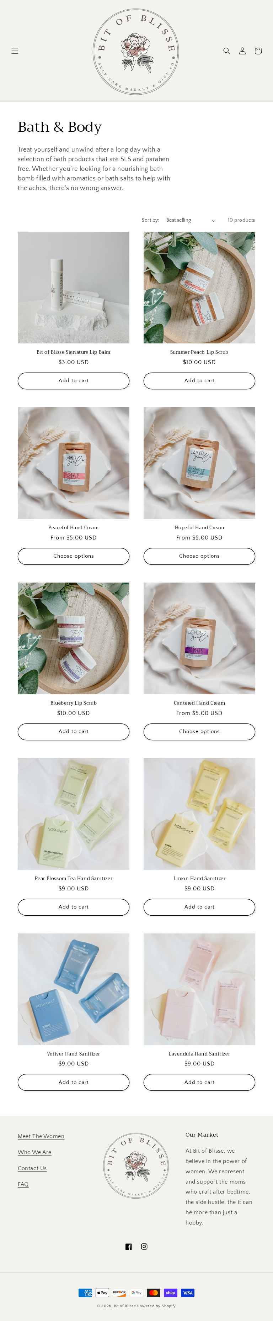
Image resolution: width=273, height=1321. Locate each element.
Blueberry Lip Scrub (73, 703)
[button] (15, 51)
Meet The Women (41, 1136)
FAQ (23, 1184)
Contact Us (32, 1168)
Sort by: (150, 220)
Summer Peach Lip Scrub (199, 352)
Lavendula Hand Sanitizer (199, 1054)
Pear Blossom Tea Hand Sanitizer (74, 879)
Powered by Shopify (156, 1306)
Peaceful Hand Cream (73, 528)
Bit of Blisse (125, 1306)
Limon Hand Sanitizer (199, 879)
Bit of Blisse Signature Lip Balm (74, 352)
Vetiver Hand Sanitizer (73, 1054)
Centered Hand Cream (199, 703)
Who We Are (35, 1152)
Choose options (73, 556)
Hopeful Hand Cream (199, 528)
